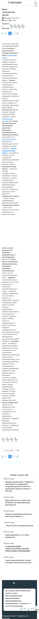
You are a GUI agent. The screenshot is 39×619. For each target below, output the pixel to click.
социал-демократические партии (9, 150)
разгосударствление (9, 139)
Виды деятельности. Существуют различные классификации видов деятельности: (18, 502)
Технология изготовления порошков (19, 526)
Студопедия (15, 2)
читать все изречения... (14, 606)
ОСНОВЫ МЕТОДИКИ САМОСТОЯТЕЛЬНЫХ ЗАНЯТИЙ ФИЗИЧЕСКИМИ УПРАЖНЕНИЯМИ (17, 549)
